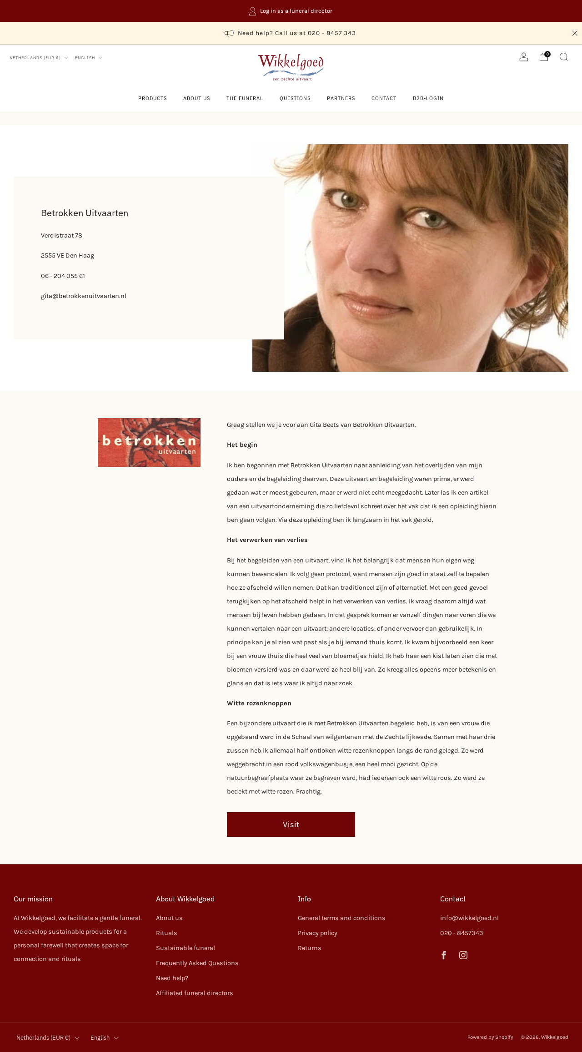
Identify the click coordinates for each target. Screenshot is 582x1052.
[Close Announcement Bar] (574, 33)
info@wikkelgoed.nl (469, 918)
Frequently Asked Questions (197, 963)
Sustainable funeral (185, 948)
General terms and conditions (342, 918)
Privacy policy (317, 933)
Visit (291, 824)
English (85, 57)
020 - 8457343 (461, 933)
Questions (295, 98)
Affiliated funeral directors (194, 993)
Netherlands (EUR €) (36, 57)
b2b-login (428, 98)
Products (152, 98)
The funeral (244, 98)
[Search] (563, 56)
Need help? (172, 978)
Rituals (166, 933)
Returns (309, 948)
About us (196, 98)
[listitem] (291, 11)
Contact (383, 98)
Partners (341, 98)
